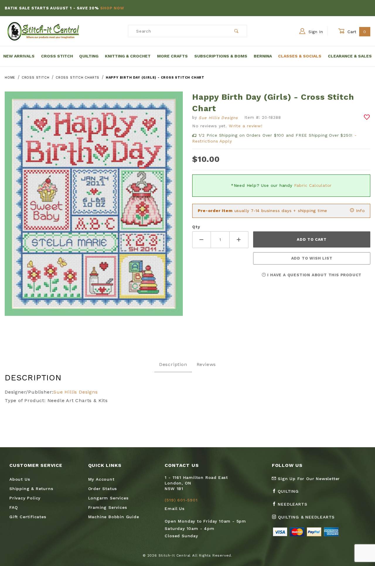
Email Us (174, 508)
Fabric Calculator (313, 185)
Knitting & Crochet (128, 56)
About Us (19, 479)
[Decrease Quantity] (201, 239)
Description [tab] (173, 364)
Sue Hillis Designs (75, 392)
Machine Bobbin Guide (113, 516)
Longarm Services (108, 498)
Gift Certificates (27, 516)
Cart (356, 31)
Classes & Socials (299, 56)
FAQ (13, 507)
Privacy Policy (24, 498)
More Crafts (172, 56)
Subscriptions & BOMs (220, 56)
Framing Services (107, 507)
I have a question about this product (314, 275)
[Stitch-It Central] (43, 30)
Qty (196, 227)
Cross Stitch (57, 56)
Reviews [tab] (206, 364)
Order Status (102, 488)
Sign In (315, 31)
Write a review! (245, 125)
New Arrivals (19, 56)
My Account (101, 479)
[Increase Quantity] (239, 239)
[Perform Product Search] (236, 31)
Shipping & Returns (31, 488)
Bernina (263, 56)
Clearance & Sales (350, 56)
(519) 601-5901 (181, 500)
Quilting (88, 56)
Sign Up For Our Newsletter (308, 478)
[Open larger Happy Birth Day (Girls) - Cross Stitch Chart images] (94, 208)
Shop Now (112, 8)
